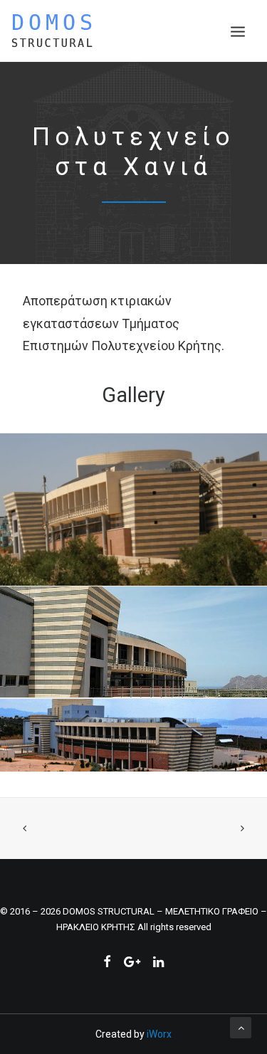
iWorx (159, 1034)
